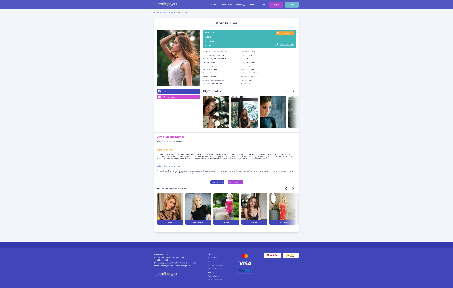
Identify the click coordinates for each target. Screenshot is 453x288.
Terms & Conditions (215, 265)
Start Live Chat (235, 182)
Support (252, 5)
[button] (240, 4)
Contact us (212, 258)
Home (213, 5)
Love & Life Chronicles (216, 280)
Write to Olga (217, 182)
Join (292, 4)
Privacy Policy (213, 276)
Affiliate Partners (214, 269)
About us (211, 254)
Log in (276, 4)
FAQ (210, 261)
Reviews (211, 272)
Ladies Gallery (226, 5)
